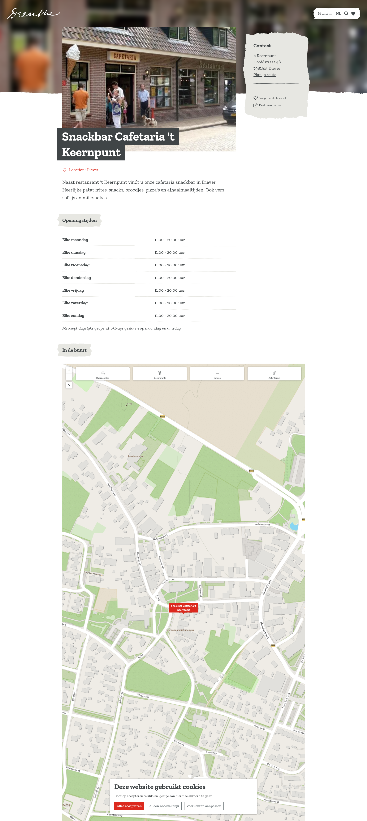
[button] (183, 610)
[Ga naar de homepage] (33, 13)
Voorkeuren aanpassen (204, 806)
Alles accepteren (129, 806)
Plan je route (264, 74)
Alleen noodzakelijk (164, 806)
